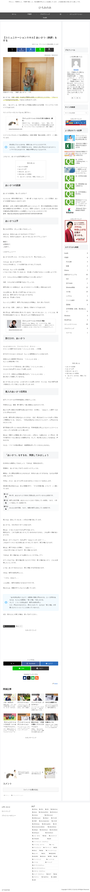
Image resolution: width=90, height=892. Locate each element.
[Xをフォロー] (28, 678)
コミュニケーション (10, 626)
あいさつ (20, 626)
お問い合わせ (6, 807)
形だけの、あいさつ (24, 171)
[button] (49, 50)
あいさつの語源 (23, 166)
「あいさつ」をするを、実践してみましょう (31, 176)
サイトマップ (6, 811)
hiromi (76, 70)
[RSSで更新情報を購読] (37, 678)
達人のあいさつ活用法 (25, 174)
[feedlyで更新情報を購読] (33, 678)
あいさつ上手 (22, 169)
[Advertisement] (30, 29)
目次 (28, 163)
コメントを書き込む (30, 790)
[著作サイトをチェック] (24, 678)
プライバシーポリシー (9, 815)
